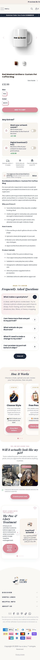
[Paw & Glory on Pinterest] (22, 615)
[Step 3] (22, 439)
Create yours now (20, 497)
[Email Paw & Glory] (10, 615)
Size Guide (31, 81)
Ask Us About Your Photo (11, 549)
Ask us (34, 176)
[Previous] (4, 38)
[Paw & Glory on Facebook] (14, 615)
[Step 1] (18, 439)
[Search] (32, 9)
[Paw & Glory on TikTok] (26, 615)
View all (20, 357)
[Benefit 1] (17, 556)
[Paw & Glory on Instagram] (18, 615)
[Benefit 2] (19, 556)
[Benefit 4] (22, 556)
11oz (4, 94)
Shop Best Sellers (14, 430)
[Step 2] (20, 439)
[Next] (36, 38)
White (5, 104)
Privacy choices (20, 655)
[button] (38, 15)
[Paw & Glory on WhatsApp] (29, 615)
